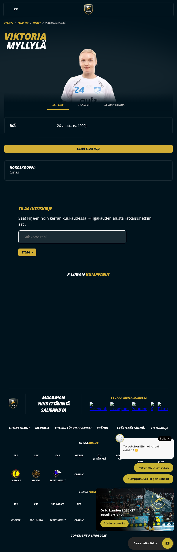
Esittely (57, 105)
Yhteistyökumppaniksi (73, 428)
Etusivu (8, 22)
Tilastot (84, 105)
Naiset (37, 22)
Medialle (42, 428)
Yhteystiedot (19, 428)
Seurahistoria (114, 105)
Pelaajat (23, 22)
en (15, 9)
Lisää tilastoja (88, 149)
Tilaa (26, 252)
